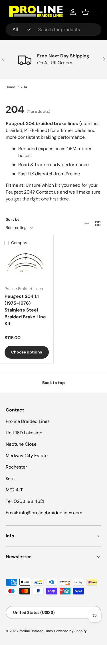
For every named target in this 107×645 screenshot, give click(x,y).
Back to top (53, 382)
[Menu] (98, 12)
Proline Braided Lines (36, 631)
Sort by (13, 219)
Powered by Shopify (70, 631)
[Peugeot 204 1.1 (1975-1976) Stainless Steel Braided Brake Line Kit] (27, 264)
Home (10, 87)
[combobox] (53, 29)
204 (24, 87)
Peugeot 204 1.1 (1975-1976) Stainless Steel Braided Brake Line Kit (25, 310)
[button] (85, 12)
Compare (20, 242)
